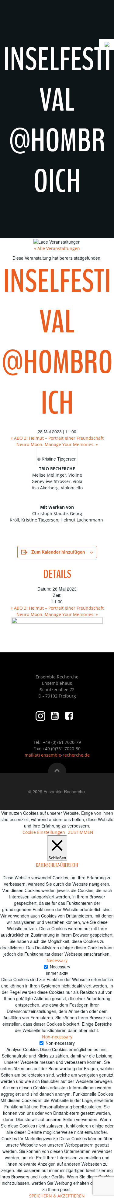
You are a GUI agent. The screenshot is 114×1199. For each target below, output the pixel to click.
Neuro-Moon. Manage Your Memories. (57, 444)
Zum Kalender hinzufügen (58, 552)
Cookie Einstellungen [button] (43, 832)
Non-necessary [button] (57, 1037)
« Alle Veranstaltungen (57, 248)
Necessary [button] (57, 960)
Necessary (60, 967)
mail (29, 755)
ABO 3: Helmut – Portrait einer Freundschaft (57, 438)
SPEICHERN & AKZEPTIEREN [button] (57, 1196)
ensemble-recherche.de (65, 755)
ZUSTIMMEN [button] (80, 832)
